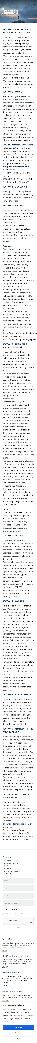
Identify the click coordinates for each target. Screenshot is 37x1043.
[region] (18, 1022)
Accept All (18, 1027)
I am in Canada (11, 909)
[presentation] (18, 921)
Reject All (18, 1038)
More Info (5, 967)
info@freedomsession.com (16, 167)
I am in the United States (15, 914)
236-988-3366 (8, 865)
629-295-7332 (8, 873)
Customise (18, 1033)
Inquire (4, 950)
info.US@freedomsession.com (12, 871)
